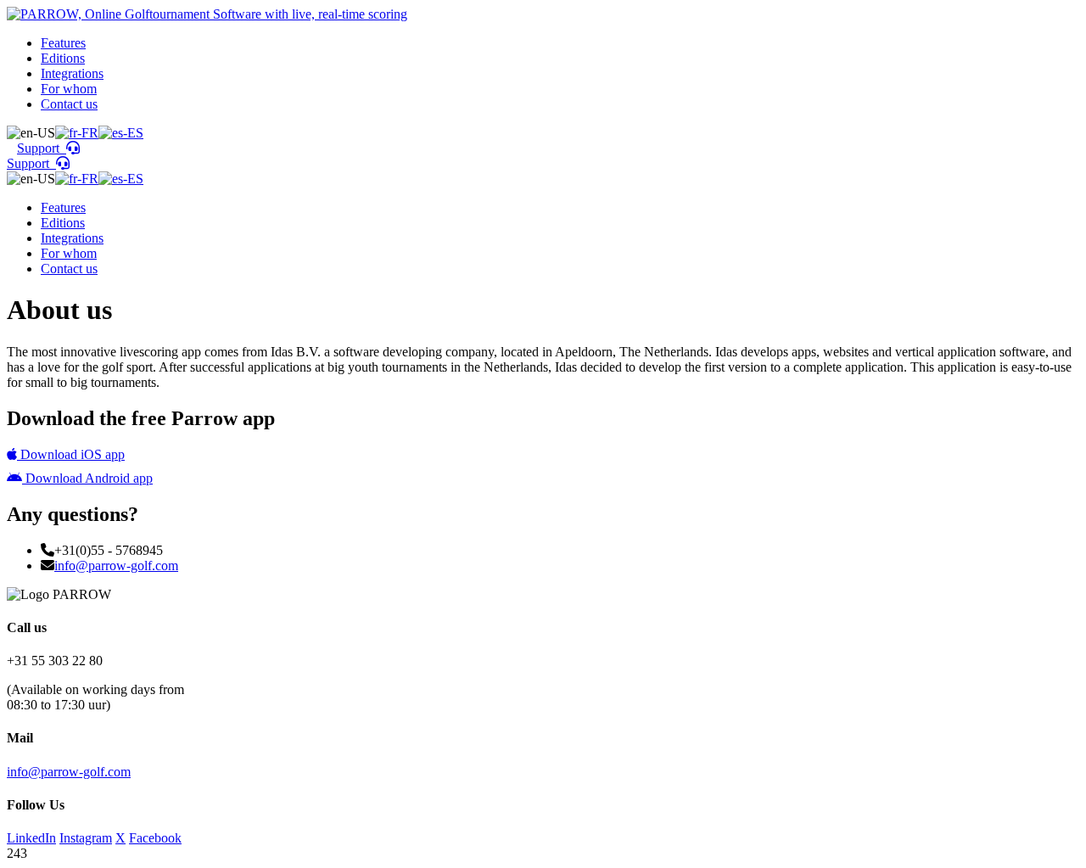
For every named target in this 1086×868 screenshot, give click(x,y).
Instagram (85, 838)
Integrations (72, 73)
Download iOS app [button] (71, 454)
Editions (63, 58)
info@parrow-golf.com (116, 565)
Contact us (69, 104)
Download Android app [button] (87, 478)
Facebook (155, 838)
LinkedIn (31, 838)
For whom (69, 88)
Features (63, 43)
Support (41, 148)
